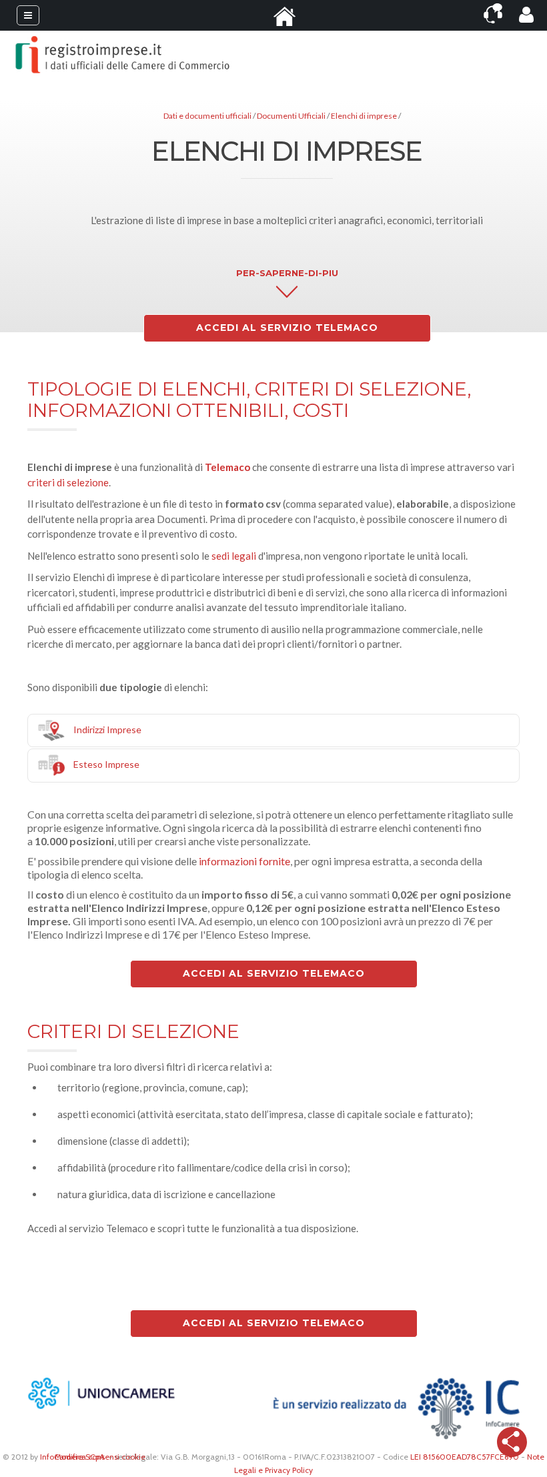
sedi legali (233, 556)
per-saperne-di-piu (287, 273)
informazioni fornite (244, 861)
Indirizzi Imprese (107, 728)
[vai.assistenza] (493, 13)
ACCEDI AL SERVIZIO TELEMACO (287, 328)
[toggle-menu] (28, 15)
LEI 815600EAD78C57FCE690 (464, 1457)
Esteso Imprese (106, 764)
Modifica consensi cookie (100, 1457)
